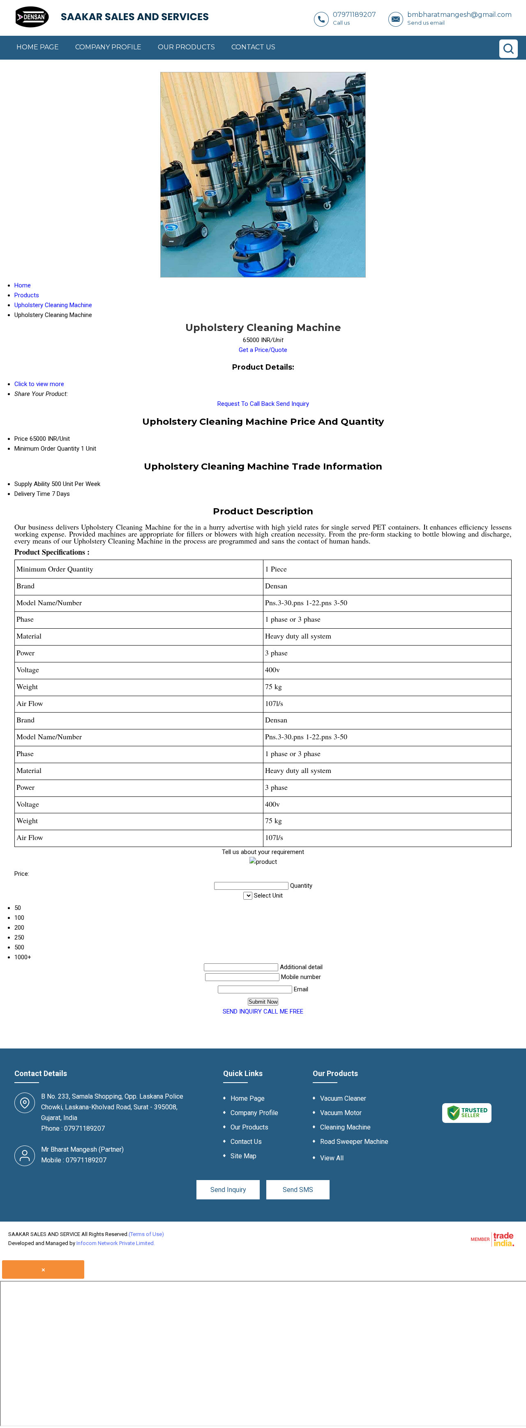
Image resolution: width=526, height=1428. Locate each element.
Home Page (37, 47)
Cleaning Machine (345, 1127)
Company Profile (108, 47)
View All (332, 1158)
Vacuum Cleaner (343, 1098)
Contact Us (253, 47)
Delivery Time (32, 494)
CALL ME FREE (283, 1011)
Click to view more (39, 384)
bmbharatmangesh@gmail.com (459, 15)
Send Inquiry (292, 403)
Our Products (186, 47)
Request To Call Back (246, 403)
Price (21, 438)
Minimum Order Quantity (46, 448)
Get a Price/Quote (263, 350)
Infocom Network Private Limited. (115, 1243)
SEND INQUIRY (242, 1011)
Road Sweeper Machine (354, 1142)
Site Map (243, 1156)
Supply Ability (32, 484)
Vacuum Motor (341, 1113)
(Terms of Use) (146, 1234)
